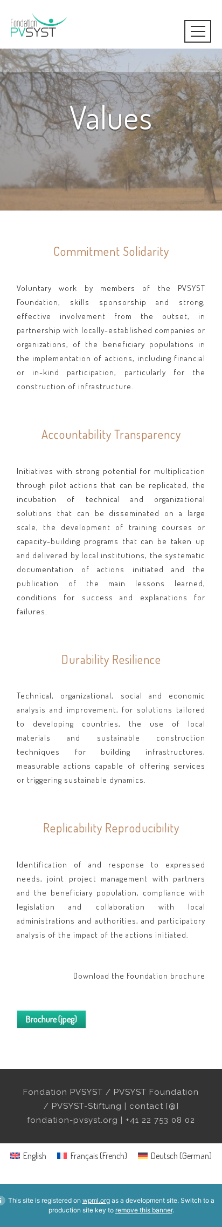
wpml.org (96, 1200)
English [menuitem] (34, 1155)
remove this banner (143, 1210)
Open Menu (189, 32)
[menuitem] (28, 1155)
